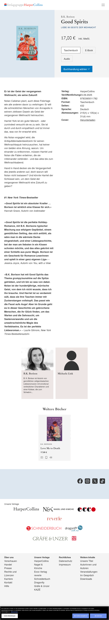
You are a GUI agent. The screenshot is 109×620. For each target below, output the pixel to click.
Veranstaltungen (88, 571)
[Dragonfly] (74, 530)
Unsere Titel (86, 561)
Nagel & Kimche (38, 566)
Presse (8, 568)
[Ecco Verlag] (87, 510)
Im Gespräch (87, 575)
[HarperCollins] (26, 510)
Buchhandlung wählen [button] (76, 69)
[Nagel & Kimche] (58, 510)
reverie (37, 575)
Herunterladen (87, 120)
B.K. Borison (68, 17)
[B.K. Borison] (37, 373)
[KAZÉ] (74, 539)
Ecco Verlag (40, 571)
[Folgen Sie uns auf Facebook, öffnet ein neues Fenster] (80, 481)
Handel (8, 564)
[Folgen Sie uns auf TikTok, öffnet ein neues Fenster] (102, 481)
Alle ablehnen (98, 616)
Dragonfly (39, 582)
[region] (54, 613)
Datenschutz (65, 561)
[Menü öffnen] (103, 5)
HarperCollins (41, 561)
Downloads (86, 578)
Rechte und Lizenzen (10, 573)
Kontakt (8, 582)
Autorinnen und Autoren (88, 566)
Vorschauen (10, 561)
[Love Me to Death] (54, 438)
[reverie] (54, 519)
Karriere (8, 578)
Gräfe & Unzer (41, 586)
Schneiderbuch (42, 578)
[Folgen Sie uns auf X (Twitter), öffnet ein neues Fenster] (95, 481)
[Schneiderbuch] (43, 529)
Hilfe (6, 586)
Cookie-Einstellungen (9, 616)
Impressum (65, 564)
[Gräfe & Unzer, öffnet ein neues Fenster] (50, 539)
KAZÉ (37, 589)
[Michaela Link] (72, 373)
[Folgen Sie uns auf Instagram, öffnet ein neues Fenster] (87, 481)
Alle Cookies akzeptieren (80, 616)
